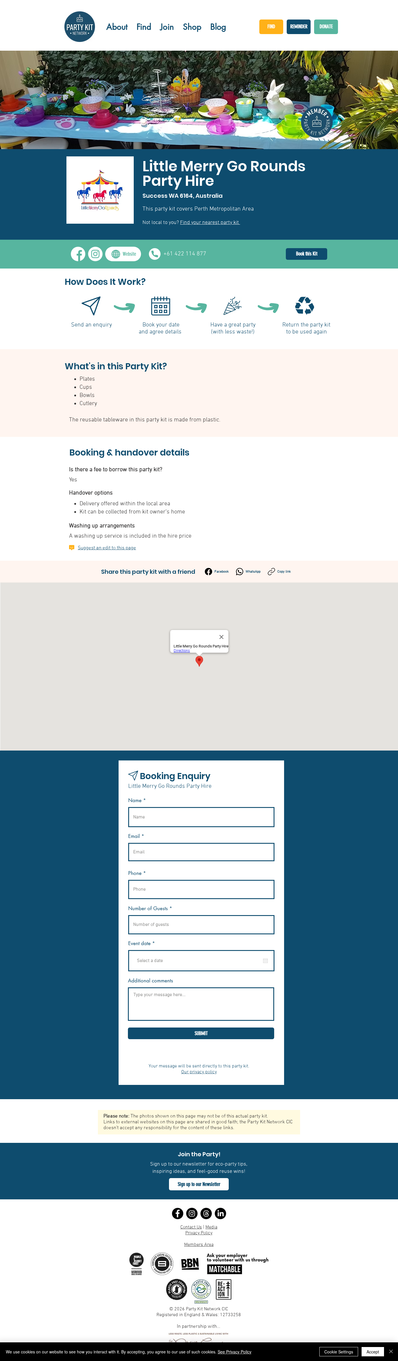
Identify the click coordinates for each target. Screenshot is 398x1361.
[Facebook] (177, 1213)
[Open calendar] (265, 960)
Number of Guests (148, 908)
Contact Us (191, 1227)
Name (135, 800)
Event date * (145, 943)
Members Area (199, 1245)
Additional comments (150, 980)
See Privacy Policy (234, 1352)
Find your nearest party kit (210, 223)
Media (211, 1227)
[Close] (391, 1351)
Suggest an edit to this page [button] (107, 548)
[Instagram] (192, 1213)
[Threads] (206, 1213)
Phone (135, 873)
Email (134, 836)
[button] (199, 1184)
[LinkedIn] (220, 1213)
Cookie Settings (338, 1352)
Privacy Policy (198, 1233)
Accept (373, 1352)
